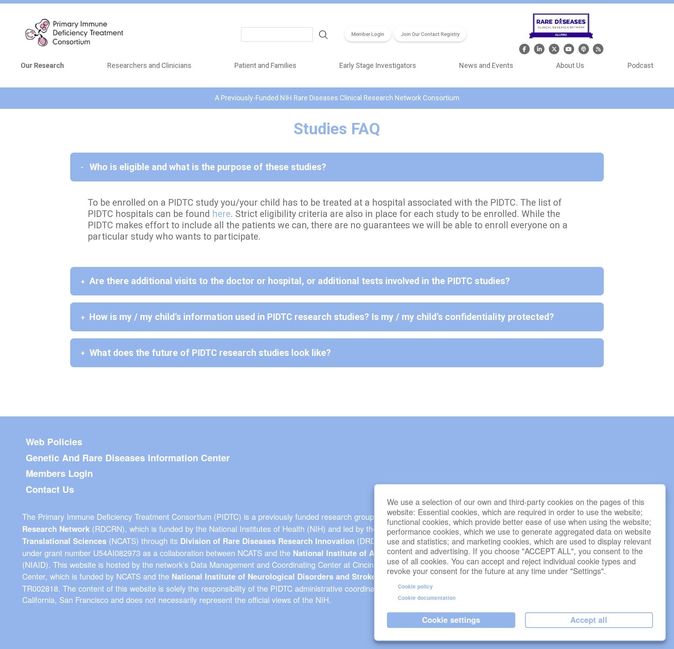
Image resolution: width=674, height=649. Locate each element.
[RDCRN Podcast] (583, 48)
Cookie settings (451, 619)
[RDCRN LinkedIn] (539, 48)
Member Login (367, 34)
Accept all (588, 619)
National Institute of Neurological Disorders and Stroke (274, 576)
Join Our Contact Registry (430, 34)
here (221, 213)
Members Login (59, 473)
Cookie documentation (427, 597)
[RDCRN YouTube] (569, 48)
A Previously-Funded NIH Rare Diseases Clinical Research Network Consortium (337, 98)
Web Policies (54, 442)
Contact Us (50, 489)
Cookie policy (415, 586)
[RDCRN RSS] (598, 48)
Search (323, 35)
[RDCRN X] (554, 48)
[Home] (74, 34)
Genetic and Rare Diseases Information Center (128, 458)
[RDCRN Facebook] (524, 48)
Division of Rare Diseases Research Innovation (267, 540)
